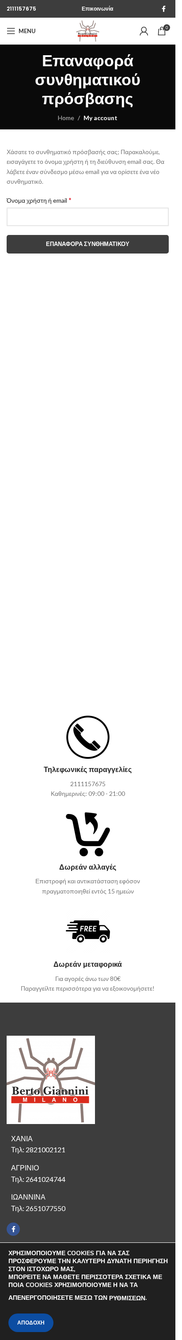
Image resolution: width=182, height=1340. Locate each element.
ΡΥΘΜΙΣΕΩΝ (127, 1298)
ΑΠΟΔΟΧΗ (31, 1322)
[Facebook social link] (163, 9)
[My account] (144, 31)
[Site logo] (87, 30)
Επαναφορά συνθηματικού (87, 243)
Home (66, 117)
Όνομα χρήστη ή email (39, 200)
